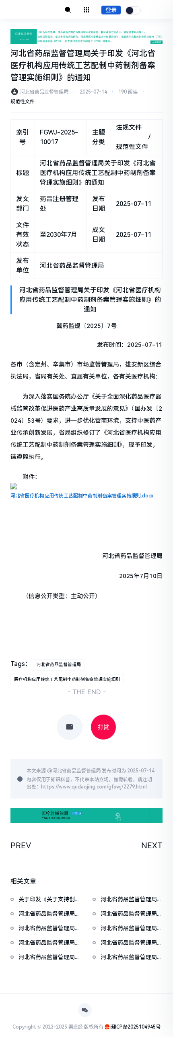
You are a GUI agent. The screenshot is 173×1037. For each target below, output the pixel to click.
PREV (20, 845)
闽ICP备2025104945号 (135, 1027)
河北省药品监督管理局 (59, 664)
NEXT (152, 845)
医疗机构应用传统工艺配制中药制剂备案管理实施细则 (67, 679)
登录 (111, 10)
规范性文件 (22, 101)
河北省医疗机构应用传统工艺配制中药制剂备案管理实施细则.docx (81, 496)
